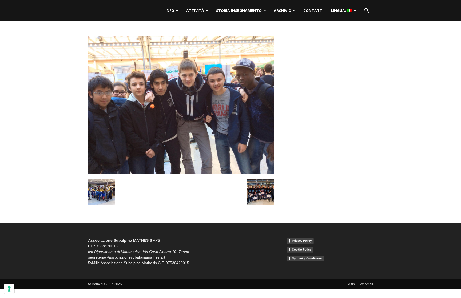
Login (351, 284)
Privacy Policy (302, 241)
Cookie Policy (301, 249)
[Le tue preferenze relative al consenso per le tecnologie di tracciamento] (9, 289)
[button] (366, 10)
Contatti (313, 10)
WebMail (366, 284)
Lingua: (339, 10)
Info (169, 10)
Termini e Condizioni (307, 258)
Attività (195, 10)
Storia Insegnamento (239, 10)
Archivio (282, 10)
